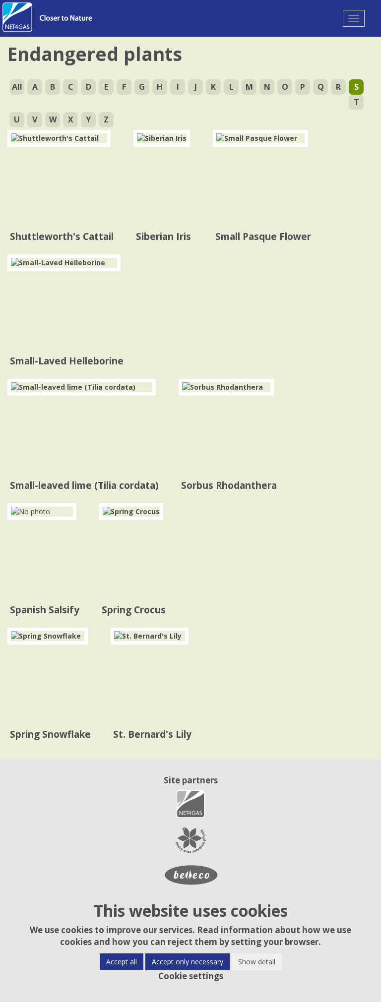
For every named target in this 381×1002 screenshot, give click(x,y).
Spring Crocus (134, 609)
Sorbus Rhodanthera (229, 485)
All (17, 86)
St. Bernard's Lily (152, 734)
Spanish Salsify (44, 609)
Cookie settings (190, 976)
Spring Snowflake (50, 734)
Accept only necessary (187, 961)
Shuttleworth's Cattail (62, 236)
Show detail (256, 961)
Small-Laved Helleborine (67, 360)
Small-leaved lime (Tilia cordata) (84, 485)
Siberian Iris (163, 236)
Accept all (121, 961)
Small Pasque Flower (263, 236)
